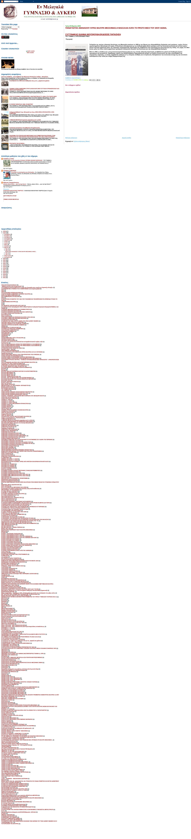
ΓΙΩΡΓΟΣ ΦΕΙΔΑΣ (6, 415)
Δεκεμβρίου (7, 234)
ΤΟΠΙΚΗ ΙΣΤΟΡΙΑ (6, 764)
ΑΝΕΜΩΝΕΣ (4, 335)
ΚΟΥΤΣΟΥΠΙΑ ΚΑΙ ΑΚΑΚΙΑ (8, 564)
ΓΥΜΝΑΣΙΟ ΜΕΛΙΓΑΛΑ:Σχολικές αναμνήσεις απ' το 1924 (25, 120)
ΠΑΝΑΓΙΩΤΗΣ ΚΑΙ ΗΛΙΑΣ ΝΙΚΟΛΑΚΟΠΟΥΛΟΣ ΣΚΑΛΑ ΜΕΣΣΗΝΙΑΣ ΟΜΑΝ (21, 662)
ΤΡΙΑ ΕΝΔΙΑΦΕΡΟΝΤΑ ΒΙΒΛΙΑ (9, 773)
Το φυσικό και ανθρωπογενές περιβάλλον (13, 759)
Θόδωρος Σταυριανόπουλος (11, 182)
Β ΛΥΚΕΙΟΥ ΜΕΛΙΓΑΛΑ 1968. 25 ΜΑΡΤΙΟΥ (21, 104)
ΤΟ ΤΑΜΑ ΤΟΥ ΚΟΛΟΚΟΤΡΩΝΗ (10, 758)
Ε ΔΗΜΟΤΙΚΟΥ (5, 457)
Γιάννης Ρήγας (5, 408)
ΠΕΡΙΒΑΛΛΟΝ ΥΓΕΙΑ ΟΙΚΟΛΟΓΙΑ (10, 678)
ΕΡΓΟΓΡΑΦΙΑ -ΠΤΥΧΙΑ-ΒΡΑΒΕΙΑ (10, 489)
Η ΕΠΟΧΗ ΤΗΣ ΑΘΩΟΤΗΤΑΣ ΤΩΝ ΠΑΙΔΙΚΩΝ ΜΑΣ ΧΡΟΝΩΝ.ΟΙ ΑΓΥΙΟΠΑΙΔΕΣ (23, 506)
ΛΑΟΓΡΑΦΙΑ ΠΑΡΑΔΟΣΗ (8, 568)
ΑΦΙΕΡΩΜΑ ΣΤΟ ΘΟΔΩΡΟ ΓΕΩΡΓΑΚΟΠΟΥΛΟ (14, 364)
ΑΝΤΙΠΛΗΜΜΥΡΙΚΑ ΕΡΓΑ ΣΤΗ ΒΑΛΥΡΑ (12, 337)
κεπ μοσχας (4, 557)
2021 (4, 263)
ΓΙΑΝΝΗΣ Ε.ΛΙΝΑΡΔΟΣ (9, 170)
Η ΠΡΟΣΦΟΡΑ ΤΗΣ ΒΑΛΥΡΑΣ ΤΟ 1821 (12, 517)
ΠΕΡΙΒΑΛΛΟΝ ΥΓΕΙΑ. (7, 680)
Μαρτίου (6, 247)
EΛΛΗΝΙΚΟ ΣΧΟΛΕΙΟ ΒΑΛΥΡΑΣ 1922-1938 (13, 805)
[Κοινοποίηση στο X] (96, 80)
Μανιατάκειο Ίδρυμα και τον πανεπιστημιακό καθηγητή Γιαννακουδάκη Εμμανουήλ (24, 590)
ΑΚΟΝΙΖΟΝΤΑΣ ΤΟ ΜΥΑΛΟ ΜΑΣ (10, 327)
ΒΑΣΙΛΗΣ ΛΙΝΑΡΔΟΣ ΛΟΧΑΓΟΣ (10, 381)
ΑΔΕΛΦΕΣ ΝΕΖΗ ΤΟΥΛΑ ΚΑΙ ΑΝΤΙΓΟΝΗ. (12, 322)
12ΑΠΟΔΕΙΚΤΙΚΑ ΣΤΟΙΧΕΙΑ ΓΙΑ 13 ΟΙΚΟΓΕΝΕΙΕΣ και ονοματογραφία (20, 288)
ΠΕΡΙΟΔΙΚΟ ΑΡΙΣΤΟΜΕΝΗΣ (9, 684)
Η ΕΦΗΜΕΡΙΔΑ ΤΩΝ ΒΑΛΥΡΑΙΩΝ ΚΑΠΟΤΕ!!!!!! (14, 508)
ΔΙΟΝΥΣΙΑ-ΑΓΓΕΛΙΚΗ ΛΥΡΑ (9, 452)
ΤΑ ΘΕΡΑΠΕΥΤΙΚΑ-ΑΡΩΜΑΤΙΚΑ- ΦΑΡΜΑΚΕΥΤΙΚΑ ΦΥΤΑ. (17, 737)
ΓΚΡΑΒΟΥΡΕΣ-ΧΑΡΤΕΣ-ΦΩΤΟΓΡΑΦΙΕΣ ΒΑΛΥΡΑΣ (15, 416)
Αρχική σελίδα (126, 138)
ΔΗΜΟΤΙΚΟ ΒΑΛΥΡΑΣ (7, 431)
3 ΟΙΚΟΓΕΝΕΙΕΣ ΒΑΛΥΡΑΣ (8, 301)
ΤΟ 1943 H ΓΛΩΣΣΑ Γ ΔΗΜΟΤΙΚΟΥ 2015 (12, 752)
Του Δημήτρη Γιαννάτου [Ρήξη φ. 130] (11, 770)
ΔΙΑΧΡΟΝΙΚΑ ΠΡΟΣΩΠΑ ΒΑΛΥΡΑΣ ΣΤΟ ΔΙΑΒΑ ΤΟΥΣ (16, 442)
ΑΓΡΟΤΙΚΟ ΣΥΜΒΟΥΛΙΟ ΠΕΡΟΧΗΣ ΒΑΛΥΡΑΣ (13, 318)
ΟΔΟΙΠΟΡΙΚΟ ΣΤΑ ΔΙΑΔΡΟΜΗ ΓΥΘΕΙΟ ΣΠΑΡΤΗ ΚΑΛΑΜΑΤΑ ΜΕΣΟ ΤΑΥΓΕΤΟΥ (23, 634)
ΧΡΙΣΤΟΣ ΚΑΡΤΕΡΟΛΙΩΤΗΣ (9, 792)
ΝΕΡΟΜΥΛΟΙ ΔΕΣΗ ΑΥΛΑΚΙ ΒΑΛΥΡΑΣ (11, 621)
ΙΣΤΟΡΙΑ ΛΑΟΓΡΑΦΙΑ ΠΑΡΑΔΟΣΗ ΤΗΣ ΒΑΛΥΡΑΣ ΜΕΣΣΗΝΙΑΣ (18, 544)
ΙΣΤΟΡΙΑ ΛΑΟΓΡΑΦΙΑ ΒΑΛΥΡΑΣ (10, 541)
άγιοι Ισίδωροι (5, 314)
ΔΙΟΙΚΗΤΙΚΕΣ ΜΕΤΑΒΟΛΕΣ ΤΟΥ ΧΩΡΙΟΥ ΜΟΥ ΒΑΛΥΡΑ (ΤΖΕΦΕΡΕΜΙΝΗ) (21, 451)
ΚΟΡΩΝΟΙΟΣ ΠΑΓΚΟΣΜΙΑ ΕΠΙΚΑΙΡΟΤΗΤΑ (13, 562)
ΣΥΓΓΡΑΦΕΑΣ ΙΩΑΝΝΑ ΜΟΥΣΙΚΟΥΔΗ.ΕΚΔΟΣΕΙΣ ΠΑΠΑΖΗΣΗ (93, 34)
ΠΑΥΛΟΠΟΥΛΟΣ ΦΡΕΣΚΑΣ (8, 671)
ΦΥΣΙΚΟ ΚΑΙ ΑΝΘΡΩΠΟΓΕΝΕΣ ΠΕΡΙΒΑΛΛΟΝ (14, 783)
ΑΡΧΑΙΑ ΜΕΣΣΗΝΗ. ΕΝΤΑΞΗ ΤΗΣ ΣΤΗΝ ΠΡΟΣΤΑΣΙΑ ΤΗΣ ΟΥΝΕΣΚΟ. (20, 354)
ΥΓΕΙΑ (3, 777)
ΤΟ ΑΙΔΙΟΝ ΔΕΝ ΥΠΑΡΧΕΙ (8, 754)
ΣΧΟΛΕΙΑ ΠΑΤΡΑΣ (6, 732)
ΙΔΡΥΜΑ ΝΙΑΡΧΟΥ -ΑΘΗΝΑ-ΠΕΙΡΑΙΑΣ (12, 527)
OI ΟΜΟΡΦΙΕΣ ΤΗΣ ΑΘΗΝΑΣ (9, 817)
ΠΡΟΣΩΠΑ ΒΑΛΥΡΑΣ (7, 702)
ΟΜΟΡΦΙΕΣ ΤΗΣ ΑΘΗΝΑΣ (8, 654)
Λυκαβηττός (4, 575)
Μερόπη (3, 603)
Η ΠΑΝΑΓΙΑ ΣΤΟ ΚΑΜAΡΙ (8, 515)
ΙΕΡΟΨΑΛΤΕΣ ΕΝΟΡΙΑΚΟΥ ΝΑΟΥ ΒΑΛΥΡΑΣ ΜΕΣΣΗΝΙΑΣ (17, 529)
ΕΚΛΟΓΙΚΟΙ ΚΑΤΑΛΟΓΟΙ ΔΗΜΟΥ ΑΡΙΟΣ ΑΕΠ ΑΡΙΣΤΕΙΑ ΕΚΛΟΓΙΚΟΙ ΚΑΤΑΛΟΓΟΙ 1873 (25, 461)
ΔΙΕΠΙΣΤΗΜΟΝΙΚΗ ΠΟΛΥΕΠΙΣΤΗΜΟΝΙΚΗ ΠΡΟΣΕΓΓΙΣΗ (16, 450)
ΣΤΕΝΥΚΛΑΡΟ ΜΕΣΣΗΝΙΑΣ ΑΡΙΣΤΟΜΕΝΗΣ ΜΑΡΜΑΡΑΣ (17, 719)
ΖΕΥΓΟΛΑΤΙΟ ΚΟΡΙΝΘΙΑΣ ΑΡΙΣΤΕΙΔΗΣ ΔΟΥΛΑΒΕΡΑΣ (16, 501)
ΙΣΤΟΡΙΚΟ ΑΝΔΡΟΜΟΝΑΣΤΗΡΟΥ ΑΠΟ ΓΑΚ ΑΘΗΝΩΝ (16, 550)
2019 (4, 266)
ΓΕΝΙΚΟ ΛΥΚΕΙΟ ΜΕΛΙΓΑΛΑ (11, 199)
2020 (4, 265)
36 (2, 303)
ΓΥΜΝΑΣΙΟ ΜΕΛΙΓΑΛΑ (7, 419)
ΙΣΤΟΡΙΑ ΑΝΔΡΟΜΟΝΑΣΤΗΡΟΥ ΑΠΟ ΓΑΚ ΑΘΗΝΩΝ (15, 536)
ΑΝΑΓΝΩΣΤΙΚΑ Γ (6, 332)
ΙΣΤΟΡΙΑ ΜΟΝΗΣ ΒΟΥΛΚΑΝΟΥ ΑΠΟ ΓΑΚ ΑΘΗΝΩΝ (15, 545)
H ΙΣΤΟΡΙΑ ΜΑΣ (5, 808)
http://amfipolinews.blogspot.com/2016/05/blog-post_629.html (18, 812)
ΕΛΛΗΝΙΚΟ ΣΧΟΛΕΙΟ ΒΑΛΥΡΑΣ (10, 471)
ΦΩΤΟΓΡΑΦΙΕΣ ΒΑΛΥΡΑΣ (8, 787)
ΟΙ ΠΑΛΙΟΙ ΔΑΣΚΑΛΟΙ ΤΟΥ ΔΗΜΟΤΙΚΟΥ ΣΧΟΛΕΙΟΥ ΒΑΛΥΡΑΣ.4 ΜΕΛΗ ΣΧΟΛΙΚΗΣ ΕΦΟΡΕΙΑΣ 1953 (28, 648)
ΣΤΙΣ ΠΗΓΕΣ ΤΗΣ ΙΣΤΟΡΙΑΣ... (17, 143)
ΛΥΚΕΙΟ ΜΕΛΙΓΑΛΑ (6, 576)
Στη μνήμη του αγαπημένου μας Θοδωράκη (22, 172)
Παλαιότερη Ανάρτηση (183, 138)
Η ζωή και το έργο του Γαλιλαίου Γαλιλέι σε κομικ (14, 509)
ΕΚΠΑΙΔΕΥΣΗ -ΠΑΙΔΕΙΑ (8, 464)
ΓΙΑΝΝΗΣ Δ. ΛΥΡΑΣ (6, 401)
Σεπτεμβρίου (7, 238)
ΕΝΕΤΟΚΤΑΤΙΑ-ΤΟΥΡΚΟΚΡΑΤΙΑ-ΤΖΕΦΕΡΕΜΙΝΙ (14, 478)
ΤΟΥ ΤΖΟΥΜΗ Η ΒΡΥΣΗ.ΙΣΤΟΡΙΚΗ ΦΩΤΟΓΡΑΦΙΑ (15, 772)
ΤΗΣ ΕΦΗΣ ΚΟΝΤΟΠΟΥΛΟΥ (9, 747)
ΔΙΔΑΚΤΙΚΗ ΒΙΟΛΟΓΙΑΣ (8, 448)
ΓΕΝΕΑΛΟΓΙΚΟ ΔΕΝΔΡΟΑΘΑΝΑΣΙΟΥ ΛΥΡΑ (13, 394)
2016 (4, 271)
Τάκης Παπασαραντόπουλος (9, 742)
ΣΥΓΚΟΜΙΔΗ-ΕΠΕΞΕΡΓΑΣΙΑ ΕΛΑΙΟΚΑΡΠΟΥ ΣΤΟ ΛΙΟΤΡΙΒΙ (17, 725)
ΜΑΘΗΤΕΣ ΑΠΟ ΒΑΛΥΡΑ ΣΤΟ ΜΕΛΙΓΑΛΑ (12, 580)
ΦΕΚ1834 (4, 780)
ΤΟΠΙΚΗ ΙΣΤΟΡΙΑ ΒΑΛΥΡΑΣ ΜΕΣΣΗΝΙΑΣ (12, 767)
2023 (4, 260)
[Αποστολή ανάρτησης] (89, 79)
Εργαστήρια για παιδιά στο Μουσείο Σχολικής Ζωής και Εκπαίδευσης (20, 488)
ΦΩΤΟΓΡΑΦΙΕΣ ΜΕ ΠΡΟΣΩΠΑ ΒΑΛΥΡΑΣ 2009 (14, 789)
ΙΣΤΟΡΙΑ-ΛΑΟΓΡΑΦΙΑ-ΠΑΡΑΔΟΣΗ (10, 546)
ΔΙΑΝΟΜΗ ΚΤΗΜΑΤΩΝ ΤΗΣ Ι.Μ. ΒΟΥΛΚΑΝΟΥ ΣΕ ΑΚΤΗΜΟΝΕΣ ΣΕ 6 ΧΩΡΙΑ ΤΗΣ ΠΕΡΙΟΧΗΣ (27, 439)
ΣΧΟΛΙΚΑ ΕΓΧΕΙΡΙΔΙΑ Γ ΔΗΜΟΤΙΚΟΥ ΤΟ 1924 (14, 733)
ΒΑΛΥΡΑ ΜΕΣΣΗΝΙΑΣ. (7, 373)
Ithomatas (6, 189)
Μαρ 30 (7, 248)
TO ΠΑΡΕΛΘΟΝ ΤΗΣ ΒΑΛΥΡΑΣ (10, 823)
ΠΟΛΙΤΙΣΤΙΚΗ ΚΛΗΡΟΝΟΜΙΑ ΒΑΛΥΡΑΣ (12, 691)
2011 (4, 277)
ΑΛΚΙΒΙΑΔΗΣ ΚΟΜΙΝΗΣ (8, 331)
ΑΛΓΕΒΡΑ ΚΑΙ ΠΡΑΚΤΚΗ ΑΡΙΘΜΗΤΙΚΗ (12, 328)
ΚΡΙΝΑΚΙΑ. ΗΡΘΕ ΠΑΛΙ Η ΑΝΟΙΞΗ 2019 (12, 566)
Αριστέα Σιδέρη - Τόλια (7, 349)
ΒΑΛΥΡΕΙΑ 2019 (5, 380)
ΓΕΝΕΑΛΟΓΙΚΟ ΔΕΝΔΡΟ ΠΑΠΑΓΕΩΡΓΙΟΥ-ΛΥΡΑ (14, 393)
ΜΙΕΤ (2, 607)
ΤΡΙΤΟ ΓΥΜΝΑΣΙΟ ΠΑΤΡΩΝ (9, 774)
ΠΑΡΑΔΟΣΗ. (4, 667)
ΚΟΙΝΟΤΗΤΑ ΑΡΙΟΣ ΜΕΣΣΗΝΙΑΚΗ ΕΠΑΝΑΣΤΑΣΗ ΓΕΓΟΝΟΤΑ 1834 (19, 560)
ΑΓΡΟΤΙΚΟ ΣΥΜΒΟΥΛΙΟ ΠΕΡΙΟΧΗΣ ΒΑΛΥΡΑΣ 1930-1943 (17, 317)
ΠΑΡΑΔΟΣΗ (4, 666)
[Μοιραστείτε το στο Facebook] (98, 80)
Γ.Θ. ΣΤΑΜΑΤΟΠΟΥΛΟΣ (7, 389)
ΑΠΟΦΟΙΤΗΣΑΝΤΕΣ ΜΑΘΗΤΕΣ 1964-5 (12, 348)
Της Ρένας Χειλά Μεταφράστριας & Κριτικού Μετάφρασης (17, 749)
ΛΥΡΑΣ (3, 577)
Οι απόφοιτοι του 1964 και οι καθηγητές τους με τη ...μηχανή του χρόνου (21, 640)
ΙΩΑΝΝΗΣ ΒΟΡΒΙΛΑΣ (7, 553)
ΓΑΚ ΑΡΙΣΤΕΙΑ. (5, 390)
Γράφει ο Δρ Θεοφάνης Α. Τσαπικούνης (12, 417)
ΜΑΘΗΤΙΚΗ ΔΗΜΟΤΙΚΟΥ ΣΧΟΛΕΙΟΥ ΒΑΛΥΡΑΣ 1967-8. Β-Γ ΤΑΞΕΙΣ (19, 589)
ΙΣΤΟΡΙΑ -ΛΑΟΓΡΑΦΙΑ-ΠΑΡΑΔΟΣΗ (11, 533)
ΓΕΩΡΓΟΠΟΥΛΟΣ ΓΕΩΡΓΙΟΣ (9, 398)
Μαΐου (6, 244)
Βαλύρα (3, 370)
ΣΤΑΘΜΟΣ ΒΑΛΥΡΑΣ (7, 714)
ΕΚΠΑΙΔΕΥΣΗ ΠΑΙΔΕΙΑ (7, 465)
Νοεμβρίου (7, 235)
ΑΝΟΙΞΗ (3, 336)
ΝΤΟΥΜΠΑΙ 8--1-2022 (7, 629)
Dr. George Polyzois (6, 803)
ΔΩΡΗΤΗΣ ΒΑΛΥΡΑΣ (7, 455)
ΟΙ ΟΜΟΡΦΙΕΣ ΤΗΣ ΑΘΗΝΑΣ (9, 644)
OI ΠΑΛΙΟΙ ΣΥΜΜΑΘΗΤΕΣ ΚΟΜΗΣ (10, 818)
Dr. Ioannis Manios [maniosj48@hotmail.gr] (13, 804)
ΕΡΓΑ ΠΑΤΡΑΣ (5, 486)
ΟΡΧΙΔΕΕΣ (4, 656)
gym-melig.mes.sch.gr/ (9, 195)
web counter (30, 52)
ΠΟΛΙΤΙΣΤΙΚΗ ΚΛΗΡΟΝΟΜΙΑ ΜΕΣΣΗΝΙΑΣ (12, 692)
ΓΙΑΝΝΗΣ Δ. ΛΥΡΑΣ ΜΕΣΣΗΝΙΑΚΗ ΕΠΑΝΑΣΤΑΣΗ (15, 403)
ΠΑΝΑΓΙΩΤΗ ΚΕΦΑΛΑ (7, 660)
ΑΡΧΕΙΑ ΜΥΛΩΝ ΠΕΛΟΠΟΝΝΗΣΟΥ (11, 355)
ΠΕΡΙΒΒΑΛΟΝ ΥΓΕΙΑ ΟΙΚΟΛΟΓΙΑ (10, 683)
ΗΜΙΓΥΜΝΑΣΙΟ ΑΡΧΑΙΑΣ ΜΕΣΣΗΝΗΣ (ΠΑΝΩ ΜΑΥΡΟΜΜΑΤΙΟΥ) (19, 523)
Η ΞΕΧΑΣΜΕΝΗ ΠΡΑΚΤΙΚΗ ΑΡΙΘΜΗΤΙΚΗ (12, 514)
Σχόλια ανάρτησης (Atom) (82, 141)
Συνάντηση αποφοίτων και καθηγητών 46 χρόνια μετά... (24, 127)
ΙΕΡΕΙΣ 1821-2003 (6, 528)
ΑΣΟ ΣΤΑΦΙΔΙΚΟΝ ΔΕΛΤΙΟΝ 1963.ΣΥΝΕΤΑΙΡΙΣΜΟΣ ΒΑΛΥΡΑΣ (18, 362)
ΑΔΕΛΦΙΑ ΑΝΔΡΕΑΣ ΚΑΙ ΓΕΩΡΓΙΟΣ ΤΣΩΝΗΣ (14, 323)
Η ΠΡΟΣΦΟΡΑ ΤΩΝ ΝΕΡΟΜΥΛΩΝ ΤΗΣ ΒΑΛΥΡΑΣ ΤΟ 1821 (17, 518)
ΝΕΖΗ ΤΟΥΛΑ (5, 618)
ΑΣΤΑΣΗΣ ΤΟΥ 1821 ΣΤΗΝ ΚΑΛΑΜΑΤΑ (12, 363)
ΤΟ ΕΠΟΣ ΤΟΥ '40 (6, 755)
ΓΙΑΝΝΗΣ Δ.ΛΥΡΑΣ (8, 158)
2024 (4, 258)
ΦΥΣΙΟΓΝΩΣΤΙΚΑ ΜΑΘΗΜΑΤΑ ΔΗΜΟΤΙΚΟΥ (13, 786)
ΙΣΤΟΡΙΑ (3, 532)
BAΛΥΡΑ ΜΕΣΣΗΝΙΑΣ (7, 800)
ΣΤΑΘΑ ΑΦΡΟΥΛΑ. (6, 712)
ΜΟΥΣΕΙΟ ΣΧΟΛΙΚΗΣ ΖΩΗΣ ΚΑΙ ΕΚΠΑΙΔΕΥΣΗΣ (14, 615)
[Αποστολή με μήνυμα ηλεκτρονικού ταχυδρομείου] (92, 80)
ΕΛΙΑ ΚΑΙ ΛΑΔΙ (5, 469)
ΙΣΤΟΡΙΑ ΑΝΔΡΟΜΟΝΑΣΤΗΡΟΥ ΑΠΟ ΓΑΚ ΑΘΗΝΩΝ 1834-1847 (19, 537)
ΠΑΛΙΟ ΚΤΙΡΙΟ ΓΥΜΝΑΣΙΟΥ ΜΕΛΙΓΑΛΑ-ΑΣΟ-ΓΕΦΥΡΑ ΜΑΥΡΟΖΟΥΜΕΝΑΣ (21, 657)
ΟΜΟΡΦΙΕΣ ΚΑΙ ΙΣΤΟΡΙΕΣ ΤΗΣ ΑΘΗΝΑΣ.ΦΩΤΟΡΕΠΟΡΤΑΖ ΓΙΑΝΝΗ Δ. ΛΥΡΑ (22, 653)
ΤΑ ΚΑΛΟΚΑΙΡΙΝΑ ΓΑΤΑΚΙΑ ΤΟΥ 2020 (12, 738)
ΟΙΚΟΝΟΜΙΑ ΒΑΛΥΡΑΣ (7, 652)
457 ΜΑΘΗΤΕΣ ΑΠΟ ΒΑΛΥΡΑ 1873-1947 (12, 305)
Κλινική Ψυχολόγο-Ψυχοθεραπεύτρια (11, 559)
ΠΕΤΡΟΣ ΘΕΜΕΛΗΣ (6, 685)
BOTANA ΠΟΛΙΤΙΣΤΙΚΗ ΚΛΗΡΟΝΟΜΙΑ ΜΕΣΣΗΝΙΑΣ (15, 801)
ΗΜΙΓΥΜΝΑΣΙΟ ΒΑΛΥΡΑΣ (8, 524)
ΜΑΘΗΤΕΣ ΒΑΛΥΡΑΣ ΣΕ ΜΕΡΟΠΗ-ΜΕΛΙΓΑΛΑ (14, 581)
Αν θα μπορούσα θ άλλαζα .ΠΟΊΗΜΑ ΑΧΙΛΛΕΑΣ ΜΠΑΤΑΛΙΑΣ (27, 160)
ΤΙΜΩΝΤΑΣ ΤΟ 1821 (6, 750)
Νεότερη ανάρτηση (71, 138)
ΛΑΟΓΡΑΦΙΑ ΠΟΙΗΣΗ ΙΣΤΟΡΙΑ (9, 571)
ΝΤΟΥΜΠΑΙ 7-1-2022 (7, 627)
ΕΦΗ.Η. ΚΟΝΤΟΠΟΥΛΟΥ (8, 499)
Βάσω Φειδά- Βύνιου (7, 384)
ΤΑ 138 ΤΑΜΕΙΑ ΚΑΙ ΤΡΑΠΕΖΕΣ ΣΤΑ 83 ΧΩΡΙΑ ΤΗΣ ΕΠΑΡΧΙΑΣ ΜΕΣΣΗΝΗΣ (22, 736)
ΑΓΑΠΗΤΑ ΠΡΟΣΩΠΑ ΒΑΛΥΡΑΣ (10, 310)
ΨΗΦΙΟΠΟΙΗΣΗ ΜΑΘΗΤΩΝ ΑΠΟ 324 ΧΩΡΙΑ (13, 796)
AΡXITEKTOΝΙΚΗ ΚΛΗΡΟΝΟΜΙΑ (10, 799)
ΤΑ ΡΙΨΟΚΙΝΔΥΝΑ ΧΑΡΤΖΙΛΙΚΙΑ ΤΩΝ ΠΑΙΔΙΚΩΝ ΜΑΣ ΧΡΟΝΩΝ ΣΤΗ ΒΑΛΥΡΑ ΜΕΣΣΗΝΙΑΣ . (26, 740)
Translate (15, 29)
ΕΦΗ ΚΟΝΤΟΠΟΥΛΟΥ (7, 496)
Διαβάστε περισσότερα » (73, 78)
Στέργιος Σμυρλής (6, 720)
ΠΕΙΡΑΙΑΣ (4, 674)
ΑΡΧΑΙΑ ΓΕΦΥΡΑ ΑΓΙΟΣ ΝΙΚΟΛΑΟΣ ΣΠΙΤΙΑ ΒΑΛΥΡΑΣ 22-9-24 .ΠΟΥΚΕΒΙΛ (22, 352)
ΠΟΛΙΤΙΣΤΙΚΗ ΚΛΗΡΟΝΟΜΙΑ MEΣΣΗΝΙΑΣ (12, 693)
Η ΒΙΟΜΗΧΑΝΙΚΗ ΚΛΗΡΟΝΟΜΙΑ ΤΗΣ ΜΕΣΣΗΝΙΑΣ (15, 504)
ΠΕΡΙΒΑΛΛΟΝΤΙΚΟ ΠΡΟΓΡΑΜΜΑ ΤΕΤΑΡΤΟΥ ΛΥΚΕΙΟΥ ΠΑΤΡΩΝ (19, 682)
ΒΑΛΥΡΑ (3, 368)
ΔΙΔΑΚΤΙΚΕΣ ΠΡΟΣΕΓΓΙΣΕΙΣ (9, 446)
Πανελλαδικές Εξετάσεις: (8, 665)
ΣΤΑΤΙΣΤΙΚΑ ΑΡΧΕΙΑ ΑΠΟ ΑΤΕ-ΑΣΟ (11, 715)
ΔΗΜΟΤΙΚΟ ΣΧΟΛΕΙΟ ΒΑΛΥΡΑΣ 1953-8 (12, 434)
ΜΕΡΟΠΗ (4, 602)
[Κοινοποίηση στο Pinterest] (99, 80)
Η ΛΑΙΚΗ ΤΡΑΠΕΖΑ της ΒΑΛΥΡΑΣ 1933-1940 (13, 511)
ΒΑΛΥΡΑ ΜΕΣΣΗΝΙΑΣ (7, 372)
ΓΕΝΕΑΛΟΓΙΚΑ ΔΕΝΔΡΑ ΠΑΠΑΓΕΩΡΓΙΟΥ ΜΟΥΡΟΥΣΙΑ (16, 392)
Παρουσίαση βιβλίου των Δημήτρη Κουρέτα (13, 670)
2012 (4, 276)
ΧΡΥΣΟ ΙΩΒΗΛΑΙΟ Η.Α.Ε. (8, 794)
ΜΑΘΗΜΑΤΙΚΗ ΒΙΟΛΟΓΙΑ (8, 578)
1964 (2, 291)
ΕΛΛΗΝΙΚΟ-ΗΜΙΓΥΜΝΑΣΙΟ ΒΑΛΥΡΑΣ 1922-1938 (14, 475)
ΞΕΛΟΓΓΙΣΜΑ (5, 630)
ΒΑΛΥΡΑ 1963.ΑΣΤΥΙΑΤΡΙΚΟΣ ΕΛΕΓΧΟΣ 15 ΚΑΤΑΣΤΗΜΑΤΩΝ (18, 371)
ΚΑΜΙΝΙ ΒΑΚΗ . (5, 555)
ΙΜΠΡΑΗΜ (4, 531)
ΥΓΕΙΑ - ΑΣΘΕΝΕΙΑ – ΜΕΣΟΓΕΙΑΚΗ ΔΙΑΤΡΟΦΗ (14, 778)
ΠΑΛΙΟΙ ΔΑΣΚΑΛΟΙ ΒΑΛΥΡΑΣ (9, 658)
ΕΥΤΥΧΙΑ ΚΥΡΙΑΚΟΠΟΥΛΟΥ (9, 495)
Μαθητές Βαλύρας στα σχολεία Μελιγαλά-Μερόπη (15, 582)
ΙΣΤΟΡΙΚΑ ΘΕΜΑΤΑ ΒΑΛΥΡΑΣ (9, 549)
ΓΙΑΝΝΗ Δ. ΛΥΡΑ (6, 399)
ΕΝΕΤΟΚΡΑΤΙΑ (5, 477)
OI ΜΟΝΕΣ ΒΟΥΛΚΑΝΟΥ (8, 816)
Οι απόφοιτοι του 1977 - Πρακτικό (10, 642)
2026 (4, 231)
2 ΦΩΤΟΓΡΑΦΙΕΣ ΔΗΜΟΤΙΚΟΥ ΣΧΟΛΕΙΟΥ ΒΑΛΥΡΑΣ (16, 294)
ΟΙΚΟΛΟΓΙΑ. (4, 651)
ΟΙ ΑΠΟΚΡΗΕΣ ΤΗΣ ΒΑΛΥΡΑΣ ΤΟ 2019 (12, 639)
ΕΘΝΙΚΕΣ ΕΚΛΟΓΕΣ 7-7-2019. (9, 460)
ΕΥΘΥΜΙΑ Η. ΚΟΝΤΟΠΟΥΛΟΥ (9, 492)
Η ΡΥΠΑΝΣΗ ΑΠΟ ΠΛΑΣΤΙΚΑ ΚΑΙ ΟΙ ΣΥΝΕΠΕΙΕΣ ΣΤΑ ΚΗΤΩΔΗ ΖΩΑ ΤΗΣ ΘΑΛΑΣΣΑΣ (25, 519)
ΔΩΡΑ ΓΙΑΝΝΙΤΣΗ (6, 453)
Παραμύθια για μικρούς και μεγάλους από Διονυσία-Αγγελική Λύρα (19, 669)
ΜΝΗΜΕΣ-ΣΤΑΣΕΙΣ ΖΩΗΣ (8, 611)
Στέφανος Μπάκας (6, 721)
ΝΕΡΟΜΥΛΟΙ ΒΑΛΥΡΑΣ (7, 620)
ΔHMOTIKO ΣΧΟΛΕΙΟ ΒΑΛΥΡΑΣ (10, 456)
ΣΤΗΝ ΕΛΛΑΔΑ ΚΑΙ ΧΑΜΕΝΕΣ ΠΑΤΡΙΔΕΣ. (13, 724)
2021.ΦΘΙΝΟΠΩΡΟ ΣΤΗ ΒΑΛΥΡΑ (10, 296)
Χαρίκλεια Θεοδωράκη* (7, 791)
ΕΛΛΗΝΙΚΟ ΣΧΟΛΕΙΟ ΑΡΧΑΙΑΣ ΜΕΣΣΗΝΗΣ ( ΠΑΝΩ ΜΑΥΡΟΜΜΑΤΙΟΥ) (20, 470)
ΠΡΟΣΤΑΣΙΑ (4, 701)
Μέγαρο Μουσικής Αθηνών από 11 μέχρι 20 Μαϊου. (15, 595)
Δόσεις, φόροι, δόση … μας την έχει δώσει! (14, 184)
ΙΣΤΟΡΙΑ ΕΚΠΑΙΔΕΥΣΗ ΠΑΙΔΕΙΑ (10, 538)
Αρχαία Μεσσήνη (6, 353)
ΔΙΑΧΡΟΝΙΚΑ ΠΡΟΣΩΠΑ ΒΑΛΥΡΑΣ (11, 441)
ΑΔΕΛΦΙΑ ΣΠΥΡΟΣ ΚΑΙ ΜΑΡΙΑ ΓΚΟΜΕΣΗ (13, 325)
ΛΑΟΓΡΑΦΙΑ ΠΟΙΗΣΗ (7, 569)
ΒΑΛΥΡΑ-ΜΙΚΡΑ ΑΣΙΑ (7, 375)
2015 (4, 272)
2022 (4, 261)
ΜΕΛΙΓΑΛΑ (4, 598)
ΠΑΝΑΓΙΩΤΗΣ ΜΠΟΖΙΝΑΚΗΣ (9, 663)
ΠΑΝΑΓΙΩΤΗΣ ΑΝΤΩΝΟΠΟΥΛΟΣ (10, 661)
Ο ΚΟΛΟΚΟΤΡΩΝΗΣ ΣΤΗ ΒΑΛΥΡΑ (10, 633)
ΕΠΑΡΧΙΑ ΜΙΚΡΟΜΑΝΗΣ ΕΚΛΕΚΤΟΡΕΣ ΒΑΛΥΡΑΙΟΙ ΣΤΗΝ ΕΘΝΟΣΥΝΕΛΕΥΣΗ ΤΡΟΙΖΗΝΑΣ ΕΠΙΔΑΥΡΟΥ (30, 482)
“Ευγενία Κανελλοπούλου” (9, 285)
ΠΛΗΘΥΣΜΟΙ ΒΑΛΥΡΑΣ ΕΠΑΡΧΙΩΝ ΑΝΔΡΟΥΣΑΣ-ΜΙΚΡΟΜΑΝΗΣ (19, 687)
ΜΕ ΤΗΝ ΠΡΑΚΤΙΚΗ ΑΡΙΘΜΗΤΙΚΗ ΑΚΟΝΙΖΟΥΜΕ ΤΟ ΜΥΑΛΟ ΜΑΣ (19, 594)
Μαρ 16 (7, 252)
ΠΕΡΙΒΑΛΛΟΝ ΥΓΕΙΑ (7, 676)
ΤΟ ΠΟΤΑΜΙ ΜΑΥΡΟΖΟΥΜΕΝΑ (9, 756)
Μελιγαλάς (4, 600)
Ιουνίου (6, 243)
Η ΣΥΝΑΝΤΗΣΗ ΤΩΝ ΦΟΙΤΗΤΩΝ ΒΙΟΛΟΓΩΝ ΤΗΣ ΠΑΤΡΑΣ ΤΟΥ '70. (20, 520)
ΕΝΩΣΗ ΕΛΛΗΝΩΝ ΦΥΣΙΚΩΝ (9, 480)
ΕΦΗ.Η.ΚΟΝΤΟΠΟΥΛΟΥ (8, 500)
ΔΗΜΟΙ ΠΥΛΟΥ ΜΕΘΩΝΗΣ (8, 430)
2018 (4, 268)
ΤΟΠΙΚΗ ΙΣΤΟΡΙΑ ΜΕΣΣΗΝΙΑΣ (9, 768)
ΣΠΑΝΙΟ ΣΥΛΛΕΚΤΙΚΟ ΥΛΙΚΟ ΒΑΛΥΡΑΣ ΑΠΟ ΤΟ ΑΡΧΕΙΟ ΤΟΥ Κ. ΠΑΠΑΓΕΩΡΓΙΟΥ (24, 710)
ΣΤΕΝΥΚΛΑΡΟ (5, 716)
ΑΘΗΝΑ (3, 326)
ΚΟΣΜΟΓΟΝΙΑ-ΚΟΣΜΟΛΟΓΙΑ (9, 563)
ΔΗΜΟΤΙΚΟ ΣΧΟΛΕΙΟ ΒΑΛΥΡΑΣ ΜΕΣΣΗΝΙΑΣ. (13, 435)
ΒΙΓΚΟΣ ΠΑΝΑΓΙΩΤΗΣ (7, 386)
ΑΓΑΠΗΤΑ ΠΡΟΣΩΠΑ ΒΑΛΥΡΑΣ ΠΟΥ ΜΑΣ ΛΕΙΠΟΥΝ (16, 312)
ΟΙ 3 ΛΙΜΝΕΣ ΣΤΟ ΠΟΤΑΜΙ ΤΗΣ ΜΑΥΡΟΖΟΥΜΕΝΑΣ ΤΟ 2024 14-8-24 (20, 636)
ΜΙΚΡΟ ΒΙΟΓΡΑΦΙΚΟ (7, 608)
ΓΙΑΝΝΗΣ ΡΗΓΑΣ (6, 407)
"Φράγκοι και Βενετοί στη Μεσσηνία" (11, 286)
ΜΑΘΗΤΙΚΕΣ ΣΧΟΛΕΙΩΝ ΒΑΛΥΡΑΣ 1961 (12, 587)
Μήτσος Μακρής (5, 605)
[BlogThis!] (94, 80)
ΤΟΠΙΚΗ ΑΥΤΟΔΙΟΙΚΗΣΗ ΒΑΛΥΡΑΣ (11, 760)
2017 (4, 269)
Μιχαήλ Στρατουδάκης (7, 609)
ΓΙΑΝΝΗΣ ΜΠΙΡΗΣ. (6, 406)
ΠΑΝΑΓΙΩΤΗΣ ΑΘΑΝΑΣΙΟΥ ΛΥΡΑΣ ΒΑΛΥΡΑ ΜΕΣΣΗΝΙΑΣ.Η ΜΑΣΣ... (20, 251)
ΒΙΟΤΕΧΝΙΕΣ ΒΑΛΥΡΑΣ (7, 388)
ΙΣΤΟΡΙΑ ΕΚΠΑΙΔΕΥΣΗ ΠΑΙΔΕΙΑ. (10, 540)
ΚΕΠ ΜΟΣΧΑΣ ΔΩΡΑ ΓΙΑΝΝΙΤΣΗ (10, 558)
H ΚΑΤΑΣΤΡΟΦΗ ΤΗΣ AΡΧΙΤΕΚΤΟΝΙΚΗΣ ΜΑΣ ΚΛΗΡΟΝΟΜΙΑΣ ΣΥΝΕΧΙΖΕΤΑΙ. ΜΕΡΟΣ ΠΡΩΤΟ (27, 809)
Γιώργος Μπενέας (6, 413)
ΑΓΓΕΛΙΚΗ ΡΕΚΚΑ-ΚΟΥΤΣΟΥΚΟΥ (10, 313)
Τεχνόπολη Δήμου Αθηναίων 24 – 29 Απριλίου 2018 (15, 745)
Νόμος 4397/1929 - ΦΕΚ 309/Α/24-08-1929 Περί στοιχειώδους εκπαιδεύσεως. (22, 626)
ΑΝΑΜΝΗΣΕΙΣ (5, 334)
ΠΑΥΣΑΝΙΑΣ (4, 673)
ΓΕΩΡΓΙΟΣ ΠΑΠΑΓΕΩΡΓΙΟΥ (9, 397)
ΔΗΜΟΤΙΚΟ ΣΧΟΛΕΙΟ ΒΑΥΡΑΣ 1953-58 (12, 437)
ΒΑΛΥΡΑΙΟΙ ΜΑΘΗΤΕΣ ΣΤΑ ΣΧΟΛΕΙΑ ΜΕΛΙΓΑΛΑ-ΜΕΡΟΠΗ (17, 379)
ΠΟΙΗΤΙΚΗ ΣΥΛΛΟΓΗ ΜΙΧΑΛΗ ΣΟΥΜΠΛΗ (12, 689)
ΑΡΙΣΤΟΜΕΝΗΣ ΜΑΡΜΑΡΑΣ (9, 350)
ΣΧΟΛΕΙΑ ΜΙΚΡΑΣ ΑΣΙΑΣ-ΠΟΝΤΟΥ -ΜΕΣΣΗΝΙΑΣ (14, 731)
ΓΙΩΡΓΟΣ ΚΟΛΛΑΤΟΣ (7, 412)
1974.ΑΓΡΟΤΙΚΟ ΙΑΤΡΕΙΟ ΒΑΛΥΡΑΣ (11, 292)
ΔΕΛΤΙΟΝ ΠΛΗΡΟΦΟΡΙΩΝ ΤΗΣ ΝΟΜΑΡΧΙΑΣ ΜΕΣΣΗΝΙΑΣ (17, 421)
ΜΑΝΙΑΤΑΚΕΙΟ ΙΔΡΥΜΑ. (8, 591)
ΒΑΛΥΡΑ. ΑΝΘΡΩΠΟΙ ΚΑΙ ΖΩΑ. (10, 376)
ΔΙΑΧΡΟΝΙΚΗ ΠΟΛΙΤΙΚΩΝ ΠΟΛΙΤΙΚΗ (11, 444)
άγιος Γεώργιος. (5, 315)
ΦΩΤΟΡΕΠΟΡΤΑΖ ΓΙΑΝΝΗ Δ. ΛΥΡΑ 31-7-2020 (14, 790)
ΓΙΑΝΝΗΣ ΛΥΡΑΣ (6, 404)
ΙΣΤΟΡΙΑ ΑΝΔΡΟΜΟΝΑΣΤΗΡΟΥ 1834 (11, 535)
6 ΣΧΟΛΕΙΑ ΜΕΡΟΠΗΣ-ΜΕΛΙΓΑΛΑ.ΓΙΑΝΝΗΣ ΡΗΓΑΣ (15, 309)
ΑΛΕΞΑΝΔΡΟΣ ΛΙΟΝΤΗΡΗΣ (9, 330)
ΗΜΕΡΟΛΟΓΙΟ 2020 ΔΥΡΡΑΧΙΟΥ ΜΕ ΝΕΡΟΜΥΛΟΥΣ (15, 522)
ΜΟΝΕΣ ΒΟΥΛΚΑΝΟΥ (7, 612)
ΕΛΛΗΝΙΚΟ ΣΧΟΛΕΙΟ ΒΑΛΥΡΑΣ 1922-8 (12, 473)
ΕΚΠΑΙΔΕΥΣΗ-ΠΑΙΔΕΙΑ (8, 466)
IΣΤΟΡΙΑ (3, 813)
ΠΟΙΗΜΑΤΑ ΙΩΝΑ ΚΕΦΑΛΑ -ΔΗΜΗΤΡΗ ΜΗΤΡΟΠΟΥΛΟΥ (17, 688)
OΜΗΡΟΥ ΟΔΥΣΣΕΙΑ (7, 814)
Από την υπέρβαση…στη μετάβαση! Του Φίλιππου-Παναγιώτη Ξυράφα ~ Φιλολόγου (24, 76)
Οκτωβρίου (7, 237)
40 (2, 304)
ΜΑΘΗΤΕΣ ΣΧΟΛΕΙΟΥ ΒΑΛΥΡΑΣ (10, 586)
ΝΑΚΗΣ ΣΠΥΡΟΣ (6, 617)
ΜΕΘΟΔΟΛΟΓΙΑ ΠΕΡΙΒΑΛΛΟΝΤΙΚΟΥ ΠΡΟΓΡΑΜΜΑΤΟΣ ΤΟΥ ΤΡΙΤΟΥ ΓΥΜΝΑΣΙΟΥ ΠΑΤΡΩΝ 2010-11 (29, 596)
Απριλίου (6, 246)
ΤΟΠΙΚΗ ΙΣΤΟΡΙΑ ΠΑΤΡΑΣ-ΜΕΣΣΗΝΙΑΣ (12, 769)
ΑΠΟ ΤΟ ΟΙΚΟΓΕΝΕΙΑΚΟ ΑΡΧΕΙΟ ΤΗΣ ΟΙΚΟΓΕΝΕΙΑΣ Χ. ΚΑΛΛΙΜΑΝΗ (20, 344)
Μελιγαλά (4, 599)
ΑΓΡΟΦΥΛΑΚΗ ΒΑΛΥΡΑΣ (8, 319)
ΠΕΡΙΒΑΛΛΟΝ (5, 675)
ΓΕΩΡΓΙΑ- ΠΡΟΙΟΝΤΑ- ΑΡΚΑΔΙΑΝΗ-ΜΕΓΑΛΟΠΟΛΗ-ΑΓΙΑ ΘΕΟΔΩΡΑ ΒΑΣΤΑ (22, 395)
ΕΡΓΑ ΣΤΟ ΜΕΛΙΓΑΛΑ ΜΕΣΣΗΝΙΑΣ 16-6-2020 (13, 487)
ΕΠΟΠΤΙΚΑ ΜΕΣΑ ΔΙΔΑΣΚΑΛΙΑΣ (10, 484)
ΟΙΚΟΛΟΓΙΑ (4, 649)
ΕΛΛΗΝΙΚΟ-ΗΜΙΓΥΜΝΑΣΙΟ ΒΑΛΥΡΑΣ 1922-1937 (14, 474)
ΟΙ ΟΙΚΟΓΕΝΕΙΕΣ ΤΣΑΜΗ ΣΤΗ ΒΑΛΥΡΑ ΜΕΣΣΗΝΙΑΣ (15, 643)
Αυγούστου (7, 240)
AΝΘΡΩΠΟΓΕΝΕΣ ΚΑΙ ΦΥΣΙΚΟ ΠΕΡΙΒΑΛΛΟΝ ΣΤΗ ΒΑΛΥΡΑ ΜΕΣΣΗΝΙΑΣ (21, 798)
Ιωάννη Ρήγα (5, 551)
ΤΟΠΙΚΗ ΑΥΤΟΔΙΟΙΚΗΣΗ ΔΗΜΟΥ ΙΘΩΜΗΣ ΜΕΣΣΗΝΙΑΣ (16, 763)
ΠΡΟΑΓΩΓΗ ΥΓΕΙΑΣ (7, 700)
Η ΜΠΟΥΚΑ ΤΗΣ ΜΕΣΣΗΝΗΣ (9, 513)
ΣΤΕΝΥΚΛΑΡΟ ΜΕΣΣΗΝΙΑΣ (9, 718)
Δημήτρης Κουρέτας (6, 428)
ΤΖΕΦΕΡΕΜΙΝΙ (5, 746)
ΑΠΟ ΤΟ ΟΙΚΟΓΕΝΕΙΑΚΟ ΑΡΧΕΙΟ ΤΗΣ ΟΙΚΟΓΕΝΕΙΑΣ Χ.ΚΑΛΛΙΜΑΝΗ (20, 345)
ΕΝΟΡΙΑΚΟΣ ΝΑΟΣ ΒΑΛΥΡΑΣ (9, 479)
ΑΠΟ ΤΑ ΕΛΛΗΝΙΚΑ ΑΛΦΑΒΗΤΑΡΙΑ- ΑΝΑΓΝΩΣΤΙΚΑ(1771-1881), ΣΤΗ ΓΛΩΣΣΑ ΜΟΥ (33, 96)
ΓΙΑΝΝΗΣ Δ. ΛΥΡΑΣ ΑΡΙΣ (8, 402)
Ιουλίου (6, 241)
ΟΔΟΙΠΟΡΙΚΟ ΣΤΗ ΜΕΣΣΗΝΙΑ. (9, 635)
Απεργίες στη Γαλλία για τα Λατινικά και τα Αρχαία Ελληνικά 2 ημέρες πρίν (22, 341)
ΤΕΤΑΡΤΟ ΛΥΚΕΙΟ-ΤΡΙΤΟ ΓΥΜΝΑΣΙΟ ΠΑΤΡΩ (13, 743)
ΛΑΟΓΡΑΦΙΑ (4, 567)
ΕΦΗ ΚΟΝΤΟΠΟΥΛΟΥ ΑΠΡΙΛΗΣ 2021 (11, 497)
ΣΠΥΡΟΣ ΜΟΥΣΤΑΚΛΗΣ (8, 711)
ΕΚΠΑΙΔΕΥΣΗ (5, 462)
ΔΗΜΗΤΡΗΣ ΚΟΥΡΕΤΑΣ (8, 426)
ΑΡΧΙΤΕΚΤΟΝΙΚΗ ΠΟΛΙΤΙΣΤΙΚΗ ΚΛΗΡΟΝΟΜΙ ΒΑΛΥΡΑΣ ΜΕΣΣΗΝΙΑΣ (20, 358)
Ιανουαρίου (7, 257)
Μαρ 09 (7, 254)
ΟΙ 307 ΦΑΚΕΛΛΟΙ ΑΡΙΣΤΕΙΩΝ (9, 638)
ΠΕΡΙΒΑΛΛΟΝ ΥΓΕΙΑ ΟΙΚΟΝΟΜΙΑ (10, 679)
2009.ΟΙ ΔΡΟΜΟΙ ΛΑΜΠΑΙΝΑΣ (9, 295)
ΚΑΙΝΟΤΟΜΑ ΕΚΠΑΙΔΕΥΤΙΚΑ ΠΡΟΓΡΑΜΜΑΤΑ (14, 554)
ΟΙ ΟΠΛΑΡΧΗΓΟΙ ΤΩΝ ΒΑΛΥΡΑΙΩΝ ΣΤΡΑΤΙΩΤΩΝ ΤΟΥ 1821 (17, 647)
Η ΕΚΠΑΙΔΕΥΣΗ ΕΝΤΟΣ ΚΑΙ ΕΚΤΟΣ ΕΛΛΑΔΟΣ (14, 505)
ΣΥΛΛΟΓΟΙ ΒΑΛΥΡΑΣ (7, 727)
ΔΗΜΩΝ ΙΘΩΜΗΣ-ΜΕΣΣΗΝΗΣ (9, 438)
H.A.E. (3, 810)
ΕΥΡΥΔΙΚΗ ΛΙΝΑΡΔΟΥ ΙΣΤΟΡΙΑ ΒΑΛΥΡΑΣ (13, 493)
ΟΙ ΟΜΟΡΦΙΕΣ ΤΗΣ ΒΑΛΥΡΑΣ (9, 645)
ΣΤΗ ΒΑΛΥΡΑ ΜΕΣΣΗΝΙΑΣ (8, 723)
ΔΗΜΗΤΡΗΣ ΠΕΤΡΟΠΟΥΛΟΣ (9, 429)
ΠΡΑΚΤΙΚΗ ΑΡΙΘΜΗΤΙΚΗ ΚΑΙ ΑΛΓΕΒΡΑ (12, 698)
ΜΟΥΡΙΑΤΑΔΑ (5, 613)
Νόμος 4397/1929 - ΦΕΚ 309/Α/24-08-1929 (13, 625)
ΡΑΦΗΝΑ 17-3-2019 (7, 709)
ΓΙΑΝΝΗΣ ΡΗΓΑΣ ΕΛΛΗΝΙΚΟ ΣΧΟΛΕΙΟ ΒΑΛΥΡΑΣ (15, 410)
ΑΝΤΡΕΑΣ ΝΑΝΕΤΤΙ (6, 339)
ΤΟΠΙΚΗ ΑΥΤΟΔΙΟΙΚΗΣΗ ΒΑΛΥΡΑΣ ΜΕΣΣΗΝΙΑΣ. (14, 761)
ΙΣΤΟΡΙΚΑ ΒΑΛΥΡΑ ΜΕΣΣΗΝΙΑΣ (10, 547)
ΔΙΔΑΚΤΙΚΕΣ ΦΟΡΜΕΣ (7, 447)
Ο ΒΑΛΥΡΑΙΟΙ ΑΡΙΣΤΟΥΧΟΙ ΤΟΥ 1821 (11, 631)
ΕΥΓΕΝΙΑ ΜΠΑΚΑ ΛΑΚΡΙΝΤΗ (9, 491)
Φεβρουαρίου (8, 255)
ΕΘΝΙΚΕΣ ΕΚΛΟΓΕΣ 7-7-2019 (9, 459)
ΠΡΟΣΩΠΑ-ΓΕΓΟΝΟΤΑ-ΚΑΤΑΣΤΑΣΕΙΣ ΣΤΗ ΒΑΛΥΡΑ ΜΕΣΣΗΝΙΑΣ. (19, 705)
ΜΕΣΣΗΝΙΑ (4, 604)
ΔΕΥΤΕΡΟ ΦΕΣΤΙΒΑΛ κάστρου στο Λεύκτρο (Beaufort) (16, 422)
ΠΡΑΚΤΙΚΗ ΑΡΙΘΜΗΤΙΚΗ (8, 697)
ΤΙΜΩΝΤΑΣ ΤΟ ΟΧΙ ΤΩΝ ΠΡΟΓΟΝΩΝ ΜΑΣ (13, 751)
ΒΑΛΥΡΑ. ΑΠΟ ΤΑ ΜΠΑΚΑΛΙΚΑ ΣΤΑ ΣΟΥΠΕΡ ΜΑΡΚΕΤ (16, 377)
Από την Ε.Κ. (5, 343)
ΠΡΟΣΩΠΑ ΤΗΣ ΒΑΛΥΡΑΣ (8, 703)
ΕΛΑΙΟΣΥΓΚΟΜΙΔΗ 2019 (8, 468)
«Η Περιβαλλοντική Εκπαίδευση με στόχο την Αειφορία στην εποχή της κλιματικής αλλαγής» (27, 287)
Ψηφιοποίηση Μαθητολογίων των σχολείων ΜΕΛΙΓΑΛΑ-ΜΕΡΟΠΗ (19, 795)
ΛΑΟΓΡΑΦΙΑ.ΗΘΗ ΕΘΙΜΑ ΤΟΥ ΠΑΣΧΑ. (12, 572)
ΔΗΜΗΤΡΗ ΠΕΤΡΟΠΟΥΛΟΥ (9, 425)
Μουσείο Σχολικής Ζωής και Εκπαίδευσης (12, 616)
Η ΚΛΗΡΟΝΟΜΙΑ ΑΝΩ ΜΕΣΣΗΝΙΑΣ (11, 510)
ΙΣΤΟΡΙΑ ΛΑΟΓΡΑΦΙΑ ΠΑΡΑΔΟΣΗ (10, 542)
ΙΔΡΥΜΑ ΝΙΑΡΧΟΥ (6, 526)
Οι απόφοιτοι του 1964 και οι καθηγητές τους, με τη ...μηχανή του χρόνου (29, 80)
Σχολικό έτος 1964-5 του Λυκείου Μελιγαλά (13, 734)
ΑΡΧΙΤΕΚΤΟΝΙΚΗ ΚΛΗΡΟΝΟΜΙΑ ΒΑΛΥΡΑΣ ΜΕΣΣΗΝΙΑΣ (17, 357)
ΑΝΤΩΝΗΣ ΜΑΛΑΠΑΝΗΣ (8, 340)
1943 (2, 290)
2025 (4, 232)
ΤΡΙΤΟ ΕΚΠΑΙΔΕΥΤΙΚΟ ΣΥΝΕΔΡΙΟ (10, 776)
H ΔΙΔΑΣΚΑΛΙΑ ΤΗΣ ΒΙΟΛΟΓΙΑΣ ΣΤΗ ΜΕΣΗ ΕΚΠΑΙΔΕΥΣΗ (17, 807)
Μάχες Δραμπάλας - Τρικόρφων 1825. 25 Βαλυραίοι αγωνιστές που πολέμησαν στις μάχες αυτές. (28, 593)
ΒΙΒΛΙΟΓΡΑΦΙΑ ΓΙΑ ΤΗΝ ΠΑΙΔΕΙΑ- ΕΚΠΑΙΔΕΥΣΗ (15, 385)
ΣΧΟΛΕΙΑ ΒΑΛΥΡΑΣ (6, 729)
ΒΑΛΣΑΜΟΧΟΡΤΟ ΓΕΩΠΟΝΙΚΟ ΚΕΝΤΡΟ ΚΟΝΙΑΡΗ (15, 367)
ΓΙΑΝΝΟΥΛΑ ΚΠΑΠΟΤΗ (8, 411)
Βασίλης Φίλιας (5, 383)
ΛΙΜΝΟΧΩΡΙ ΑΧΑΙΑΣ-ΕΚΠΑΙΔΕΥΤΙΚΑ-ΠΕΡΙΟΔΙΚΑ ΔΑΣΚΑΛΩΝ (19, 573)
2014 (4, 274)
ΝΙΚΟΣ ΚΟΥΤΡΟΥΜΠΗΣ (7, 624)
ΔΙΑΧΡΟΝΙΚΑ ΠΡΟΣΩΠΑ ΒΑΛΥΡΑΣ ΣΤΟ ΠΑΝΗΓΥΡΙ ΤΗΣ (17, 443)
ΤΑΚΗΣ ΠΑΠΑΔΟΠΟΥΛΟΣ (8, 741)
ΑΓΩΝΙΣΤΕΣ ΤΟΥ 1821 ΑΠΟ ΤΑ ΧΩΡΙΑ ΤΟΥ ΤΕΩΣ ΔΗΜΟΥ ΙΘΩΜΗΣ (20, 321)
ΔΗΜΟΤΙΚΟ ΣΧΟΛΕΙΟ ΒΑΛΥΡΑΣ (10, 433)
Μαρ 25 (7, 250)
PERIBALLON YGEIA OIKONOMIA (10, 819)
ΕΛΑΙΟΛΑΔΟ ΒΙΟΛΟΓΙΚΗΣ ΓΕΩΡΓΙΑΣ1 (13, 190)
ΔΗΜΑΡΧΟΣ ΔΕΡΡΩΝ (7, 424)
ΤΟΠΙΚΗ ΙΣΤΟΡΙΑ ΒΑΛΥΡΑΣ (9, 765)
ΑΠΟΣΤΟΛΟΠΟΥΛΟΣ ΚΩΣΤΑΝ (9, 346)
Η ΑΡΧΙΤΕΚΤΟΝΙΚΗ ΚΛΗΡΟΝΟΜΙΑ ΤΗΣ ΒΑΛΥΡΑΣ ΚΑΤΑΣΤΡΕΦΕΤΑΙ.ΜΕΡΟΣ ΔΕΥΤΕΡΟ (25, 502)
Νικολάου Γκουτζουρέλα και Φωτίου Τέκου (13, 622)
